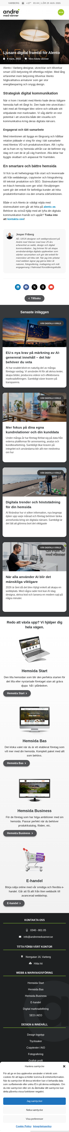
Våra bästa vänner (39, 58)
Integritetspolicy (42, 1126)
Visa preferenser (34, 1118)
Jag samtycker (34, 1101)
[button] (64, 1066)
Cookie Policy (23, 1126)
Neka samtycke (34, 1110)
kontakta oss (15, 219)
